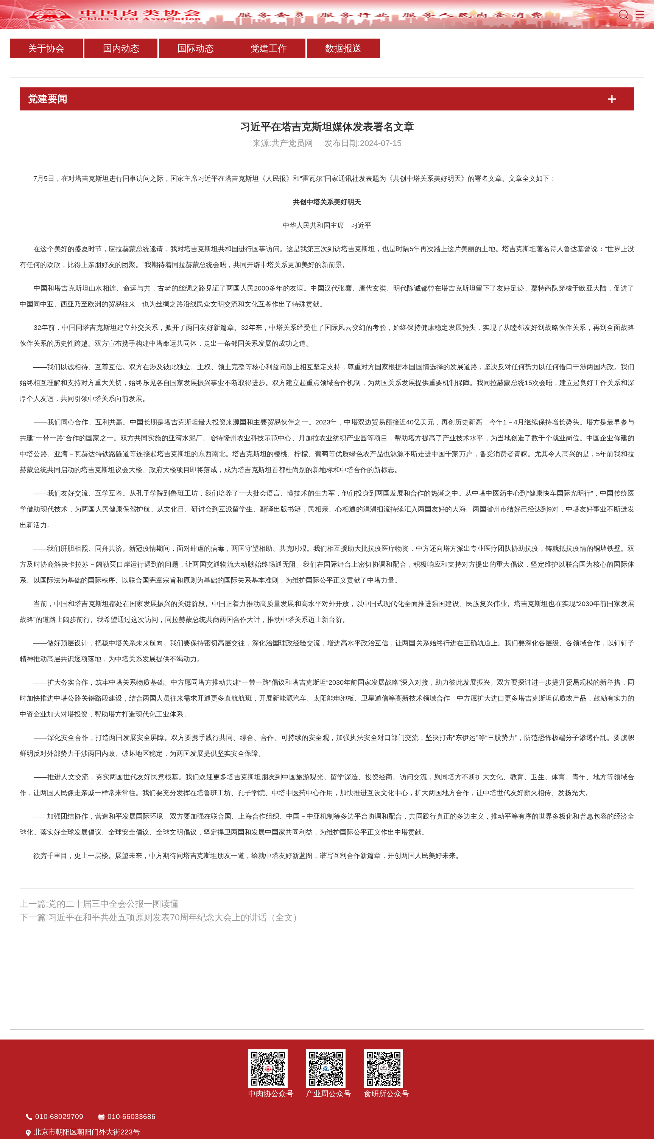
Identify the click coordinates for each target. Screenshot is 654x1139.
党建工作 (269, 48)
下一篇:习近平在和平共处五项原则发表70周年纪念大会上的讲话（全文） (161, 917)
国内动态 (121, 48)
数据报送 (343, 48)
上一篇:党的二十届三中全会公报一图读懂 (99, 904)
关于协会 (46, 48)
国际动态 (196, 48)
